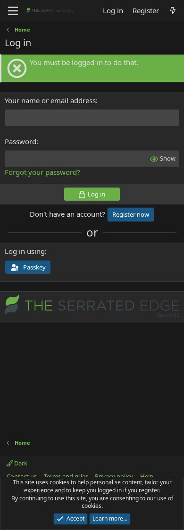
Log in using (25, 251)
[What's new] (173, 10)
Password (20, 141)
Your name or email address (50, 100)
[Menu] (13, 10)
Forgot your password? (42, 172)
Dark (20, 463)
